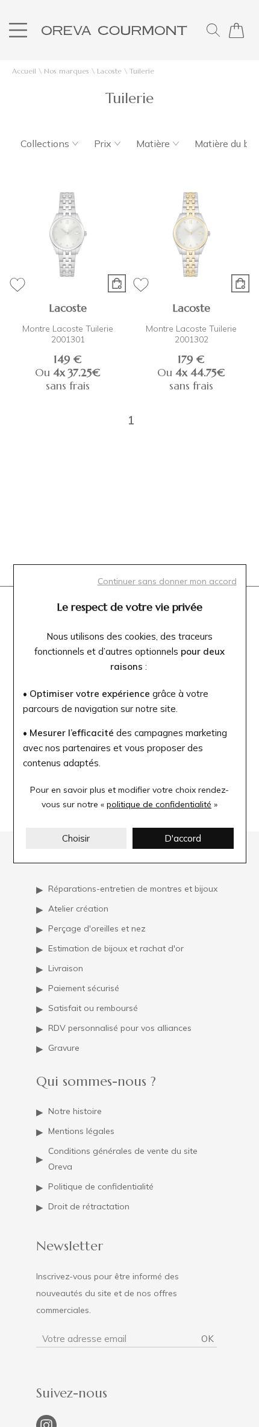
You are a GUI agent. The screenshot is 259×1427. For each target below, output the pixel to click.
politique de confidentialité (159, 804)
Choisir (76, 838)
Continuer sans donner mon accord (167, 581)
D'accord (182, 838)
